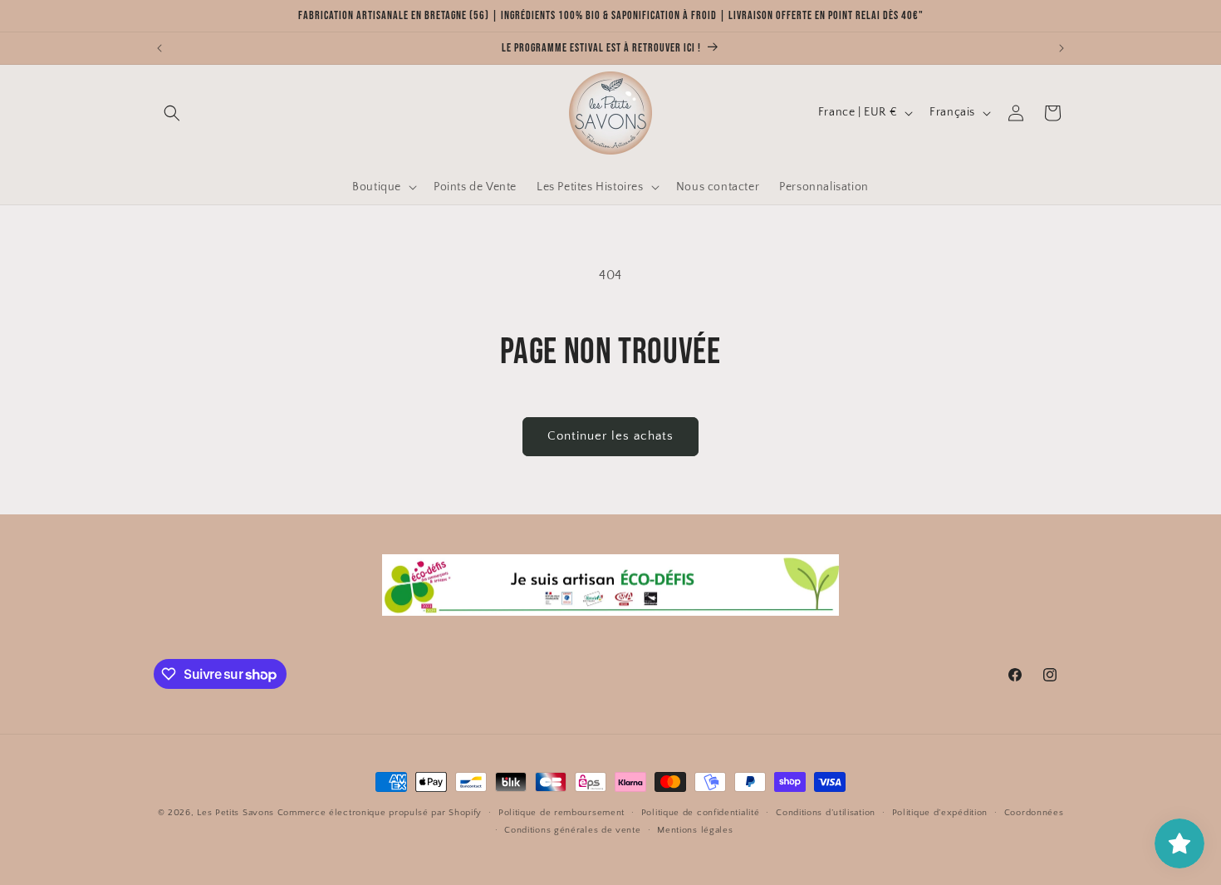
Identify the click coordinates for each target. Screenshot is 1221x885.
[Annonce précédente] (159, 48)
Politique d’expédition (940, 813)
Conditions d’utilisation (825, 813)
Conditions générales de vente (572, 830)
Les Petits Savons (235, 813)
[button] (172, 113)
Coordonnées (1034, 813)
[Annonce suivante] (1061, 48)
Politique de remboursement (561, 813)
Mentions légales (695, 830)
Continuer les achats (610, 436)
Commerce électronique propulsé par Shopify (379, 813)
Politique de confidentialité (700, 813)
